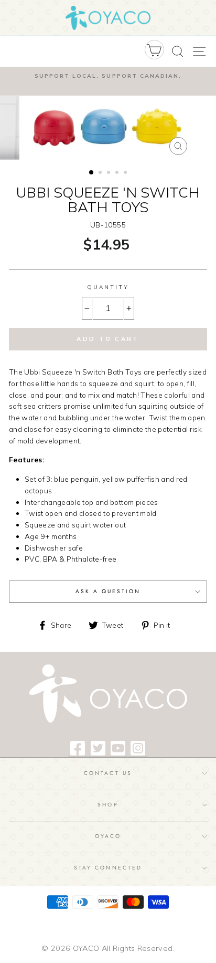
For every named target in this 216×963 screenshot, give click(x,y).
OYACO (108, 836)
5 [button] (126, 173)
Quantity (108, 287)
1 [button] (91, 172)
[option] (108, 76)
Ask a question (108, 591)
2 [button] (101, 173)
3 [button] (109, 173)
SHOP (108, 805)
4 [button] (118, 173)
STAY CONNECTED (108, 868)
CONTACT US (108, 773)
